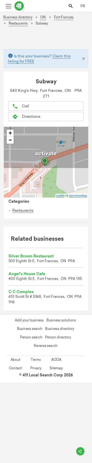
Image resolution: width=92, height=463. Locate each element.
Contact (15, 368)
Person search (31, 337)
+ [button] (10, 133)
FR (82, 6)
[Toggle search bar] (71, 6)
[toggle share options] (80, 451)
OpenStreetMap (78, 195)
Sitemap (56, 368)
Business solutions (61, 320)
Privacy (36, 368)
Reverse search (45, 346)
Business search (29, 329)
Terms (36, 360)
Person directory (58, 337)
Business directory (59, 329)
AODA (56, 360)
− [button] (10, 140)
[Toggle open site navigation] (8, 6)
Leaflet (60, 195)
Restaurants (22, 210)
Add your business (29, 320)
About (15, 360)
